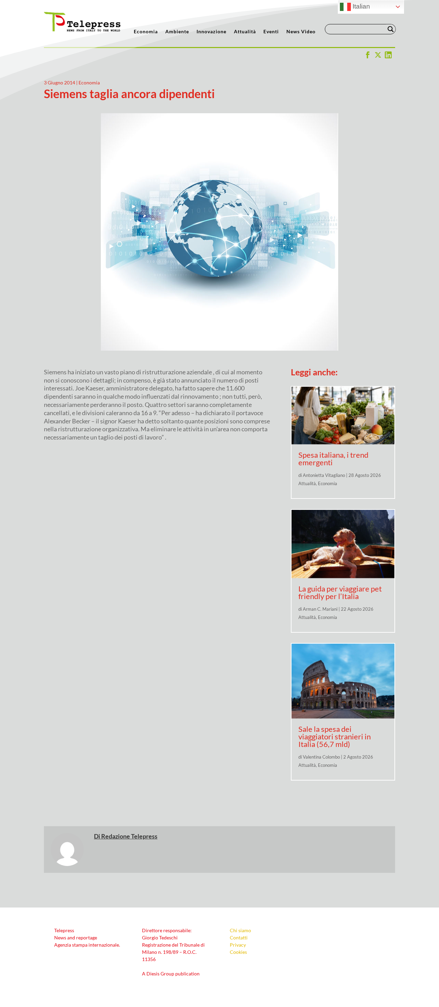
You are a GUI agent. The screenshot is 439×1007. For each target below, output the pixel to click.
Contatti (239, 937)
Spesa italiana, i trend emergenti (333, 458)
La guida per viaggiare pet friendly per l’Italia (340, 592)
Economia (146, 31)
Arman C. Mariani (320, 609)
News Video (301, 31)
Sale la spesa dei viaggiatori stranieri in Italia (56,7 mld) (334, 736)
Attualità (245, 31)
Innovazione (211, 31)
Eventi (271, 31)
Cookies (238, 952)
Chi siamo (240, 930)
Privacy (238, 945)
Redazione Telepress (129, 836)
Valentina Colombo (321, 757)
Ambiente (177, 31)
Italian (360, 6)
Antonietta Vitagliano (324, 475)
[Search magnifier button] (390, 29)
